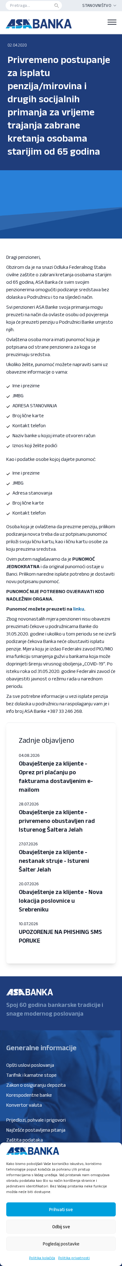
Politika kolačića (42, 1258)
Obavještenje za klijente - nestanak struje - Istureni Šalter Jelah (54, 860)
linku (78, 608)
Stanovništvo (96, 5)
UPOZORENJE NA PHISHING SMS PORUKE (60, 936)
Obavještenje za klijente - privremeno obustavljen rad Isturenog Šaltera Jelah (57, 821)
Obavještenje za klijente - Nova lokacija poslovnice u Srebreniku (61, 900)
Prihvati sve (61, 1209)
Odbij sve (61, 1226)
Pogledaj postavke (61, 1243)
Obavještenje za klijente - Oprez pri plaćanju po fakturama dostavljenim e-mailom (56, 776)
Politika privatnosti (74, 1258)
